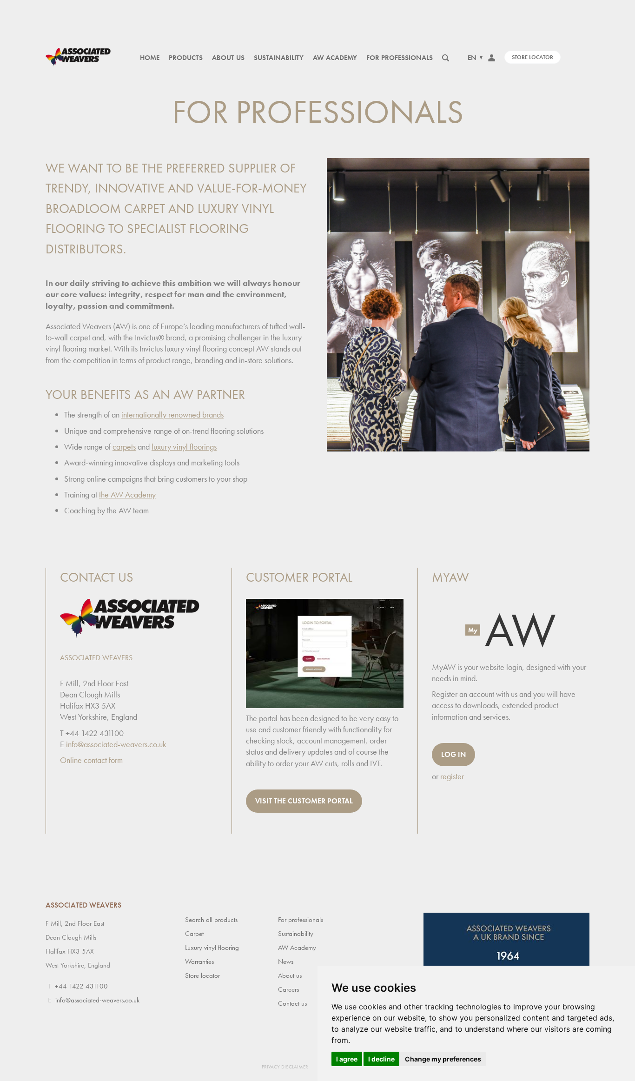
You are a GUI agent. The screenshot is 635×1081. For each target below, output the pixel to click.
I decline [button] (381, 1059)
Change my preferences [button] (443, 1059)
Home (149, 57)
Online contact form (91, 760)
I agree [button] (346, 1059)
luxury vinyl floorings (184, 446)
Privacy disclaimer (285, 1066)
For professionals (399, 57)
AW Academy (335, 57)
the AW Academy (127, 494)
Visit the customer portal (304, 801)
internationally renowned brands (172, 414)
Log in (453, 754)
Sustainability (279, 57)
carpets (124, 446)
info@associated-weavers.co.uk (116, 744)
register (452, 776)
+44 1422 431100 (81, 986)
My (472, 630)
